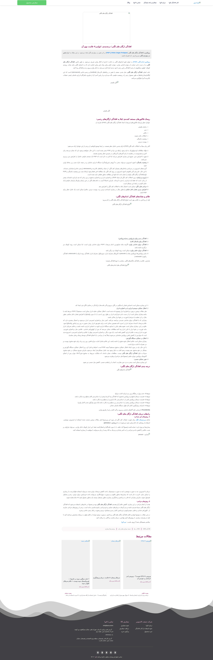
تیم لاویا (123, 522)
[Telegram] (98, 652)
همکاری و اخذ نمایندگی (150, 2)
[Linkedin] (106, 652)
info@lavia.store (108, 625)
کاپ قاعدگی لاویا (174, 2)
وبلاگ (128, 2)
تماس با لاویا (136, 2)
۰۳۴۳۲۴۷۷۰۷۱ (109, 635)
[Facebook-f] (111, 652)
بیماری (107, 529)
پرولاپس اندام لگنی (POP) (141, 62)
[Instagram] (102, 652)
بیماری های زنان (122, 529)
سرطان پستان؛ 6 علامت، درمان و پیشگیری (106, 578)
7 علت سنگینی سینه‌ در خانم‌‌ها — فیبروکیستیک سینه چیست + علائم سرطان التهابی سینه (76, 581)
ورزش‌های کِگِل (141, 420)
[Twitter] (115, 652)
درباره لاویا (163, 2)
